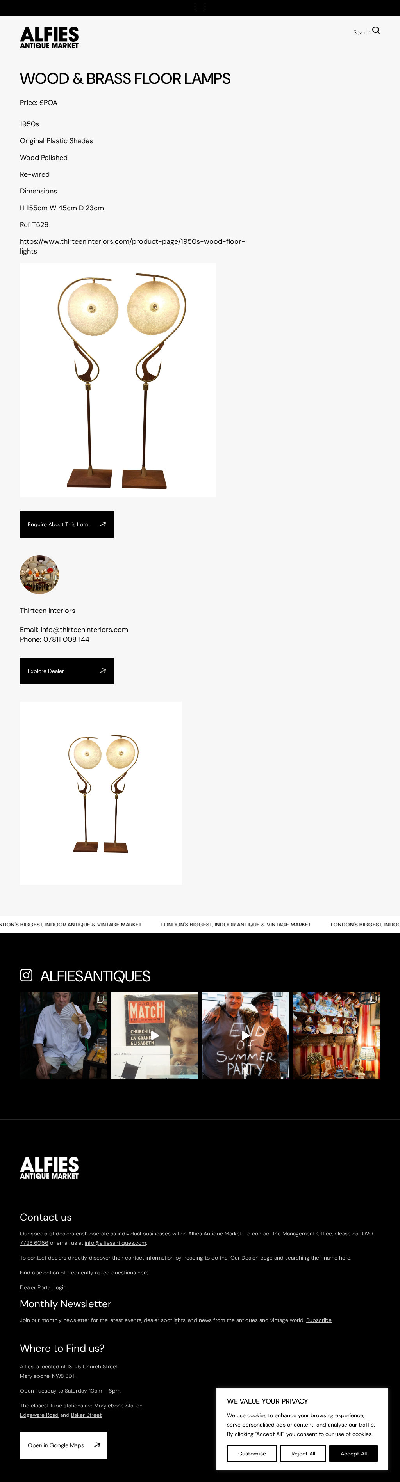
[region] (302, 1429)
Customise (252, 1453)
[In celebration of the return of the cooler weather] (63, 1035)
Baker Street (86, 1414)
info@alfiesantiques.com (115, 1242)
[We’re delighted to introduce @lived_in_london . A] (336, 1035)
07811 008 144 (66, 639)
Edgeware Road (39, 1414)
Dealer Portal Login (43, 1287)
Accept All (354, 1453)
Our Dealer (243, 1257)
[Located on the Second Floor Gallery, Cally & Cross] (154, 1035)
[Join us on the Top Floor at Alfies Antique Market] (245, 1035)
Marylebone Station (118, 1405)
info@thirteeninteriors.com (84, 629)
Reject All (303, 1453)
